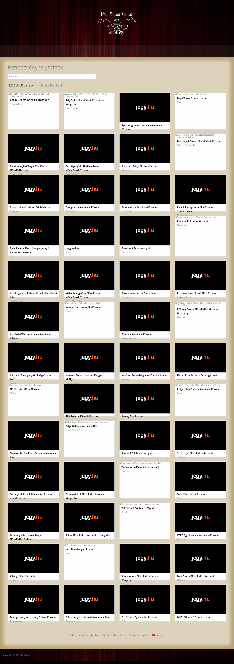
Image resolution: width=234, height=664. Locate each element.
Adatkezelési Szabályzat (113, 635)
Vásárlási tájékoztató (138, 635)
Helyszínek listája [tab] (20, 85)
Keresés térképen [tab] (50, 85)
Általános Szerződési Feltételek (83, 635)
